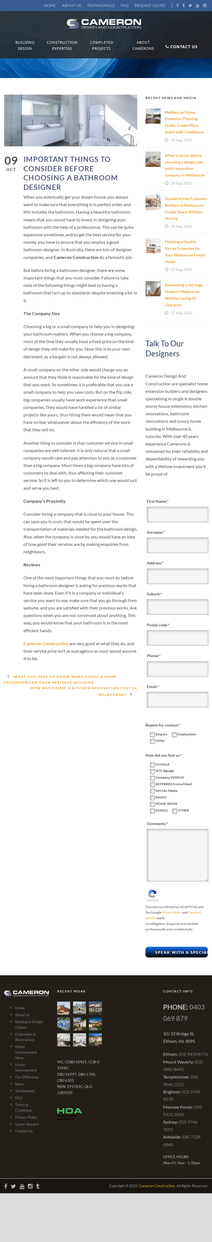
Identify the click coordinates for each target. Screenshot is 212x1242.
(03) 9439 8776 (193, 1054)
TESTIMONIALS (100, 5)
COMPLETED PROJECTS (101, 45)
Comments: (156, 823)
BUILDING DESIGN (25, 45)
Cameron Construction (45, 643)
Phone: (153, 655)
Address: (154, 563)
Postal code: (157, 625)
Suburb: (154, 594)
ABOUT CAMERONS (143, 45)
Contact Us (24, 1131)
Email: (152, 686)
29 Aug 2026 (181, 140)
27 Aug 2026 (181, 269)
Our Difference (27, 1077)
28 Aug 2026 (181, 183)
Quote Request (27, 1124)
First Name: (157, 501)
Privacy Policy (172, 912)
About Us (22, 1015)
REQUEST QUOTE (150, 5)
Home (20, 1008)
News (19, 1084)
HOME (50, 5)
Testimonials (25, 1091)
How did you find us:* (163, 755)
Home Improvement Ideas (26, 1052)
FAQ (124, 5)
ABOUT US (71, 5)
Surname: (155, 532)
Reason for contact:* (163, 725)
